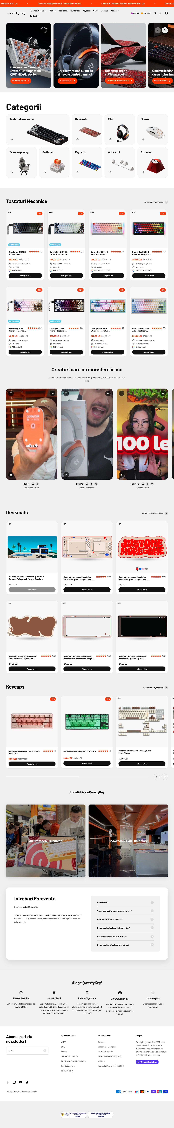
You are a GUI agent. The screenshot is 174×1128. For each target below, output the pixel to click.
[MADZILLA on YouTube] (143, 484)
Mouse (53, 10)
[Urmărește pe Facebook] (8, 1082)
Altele (113, 10)
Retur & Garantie (105, 1051)
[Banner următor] (165, 30)
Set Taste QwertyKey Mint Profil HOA (79, 751)
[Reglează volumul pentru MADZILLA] (163, 393)
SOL (63, 1046)
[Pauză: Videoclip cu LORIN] (11, 475)
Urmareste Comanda (107, 1046)
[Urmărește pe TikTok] (27, 1082)
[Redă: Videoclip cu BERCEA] (66, 475)
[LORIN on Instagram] (37, 484)
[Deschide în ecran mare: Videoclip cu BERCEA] (66, 393)
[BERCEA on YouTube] (87, 484)
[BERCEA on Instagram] (96, 484)
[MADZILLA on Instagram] (152, 484)
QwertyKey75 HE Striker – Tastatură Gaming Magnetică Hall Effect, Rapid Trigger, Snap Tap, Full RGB (17, 329)
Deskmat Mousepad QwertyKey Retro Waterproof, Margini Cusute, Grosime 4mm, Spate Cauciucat (78, 578)
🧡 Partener (145, 13)
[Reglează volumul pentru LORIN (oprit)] (52, 393)
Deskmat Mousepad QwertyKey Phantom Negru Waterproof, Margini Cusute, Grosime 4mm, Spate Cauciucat (132, 657)
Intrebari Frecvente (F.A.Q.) (110, 1056)
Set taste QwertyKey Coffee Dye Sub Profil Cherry (134, 752)
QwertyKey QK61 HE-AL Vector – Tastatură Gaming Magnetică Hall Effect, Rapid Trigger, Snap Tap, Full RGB (59, 253)
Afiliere (101, 1061)
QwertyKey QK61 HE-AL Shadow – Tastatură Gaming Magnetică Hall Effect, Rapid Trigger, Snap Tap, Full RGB (18, 253)
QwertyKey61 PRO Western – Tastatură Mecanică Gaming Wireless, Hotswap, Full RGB (100, 329)
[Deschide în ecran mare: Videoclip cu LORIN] (11, 393)
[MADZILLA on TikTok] (147, 484)
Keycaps (86, 10)
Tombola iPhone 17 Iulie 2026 (111, 1066)
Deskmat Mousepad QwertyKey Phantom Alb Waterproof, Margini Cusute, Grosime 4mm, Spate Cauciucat (78, 657)
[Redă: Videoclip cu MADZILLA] (121, 475)
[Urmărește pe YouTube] (21, 1082)
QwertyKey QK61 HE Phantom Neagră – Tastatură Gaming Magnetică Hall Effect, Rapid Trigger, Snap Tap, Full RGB (140, 253)
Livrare (64, 1051)
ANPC (63, 1042)
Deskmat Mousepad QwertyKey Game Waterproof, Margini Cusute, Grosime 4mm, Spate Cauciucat (133, 578)
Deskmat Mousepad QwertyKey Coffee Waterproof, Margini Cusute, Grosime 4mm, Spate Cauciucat (22, 657)
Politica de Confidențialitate (73, 1061)
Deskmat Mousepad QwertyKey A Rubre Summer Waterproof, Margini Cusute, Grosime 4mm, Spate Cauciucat (26, 577)
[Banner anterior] (158, 30)
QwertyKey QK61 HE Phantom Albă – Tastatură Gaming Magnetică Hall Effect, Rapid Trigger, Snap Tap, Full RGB (99, 253)
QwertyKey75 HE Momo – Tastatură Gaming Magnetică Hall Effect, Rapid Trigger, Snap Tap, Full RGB (58, 329)
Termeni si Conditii (69, 1056)
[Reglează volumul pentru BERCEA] (108, 393)
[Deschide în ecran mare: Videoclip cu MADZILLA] (121, 393)
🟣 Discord (135, 13)
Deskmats (63, 10)
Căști (95, 10)
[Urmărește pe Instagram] (14, 1082)
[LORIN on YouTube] (33, 484)
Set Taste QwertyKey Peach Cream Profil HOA (24, 752)
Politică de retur (68, 1066)
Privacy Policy (67, 1070)
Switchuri (75, 10)
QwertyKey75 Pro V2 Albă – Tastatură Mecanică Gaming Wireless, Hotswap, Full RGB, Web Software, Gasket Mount (141, 329)
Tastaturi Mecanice (38, 10)
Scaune (104, 10)
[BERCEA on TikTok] (91, 484)
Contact (33, 16)
